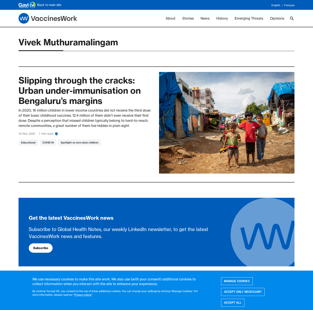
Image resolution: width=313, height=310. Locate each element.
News (205, 18)
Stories (188, 18)
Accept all (232, 302)
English (275, 5)
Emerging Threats (249, 18)
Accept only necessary (243, 291)
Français (289, 5)
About (170, 18)
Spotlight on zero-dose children (79, 142)
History (222, 18)
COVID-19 (48, 142)
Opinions (277, 18)
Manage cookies (237, 281)
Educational (28, 142)
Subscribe (40, 248)
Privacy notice (82, 294)
